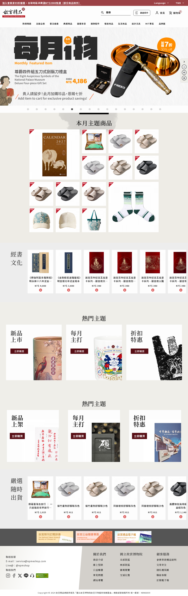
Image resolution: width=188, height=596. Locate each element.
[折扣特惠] (154, 352)
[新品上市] (34, 352)
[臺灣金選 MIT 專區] (125, 111)
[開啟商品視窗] (54, 154)
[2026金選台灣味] (28, 111)
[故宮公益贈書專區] (94, 542)
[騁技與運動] (63, 111)
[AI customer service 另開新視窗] (32, 577)
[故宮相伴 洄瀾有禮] (98, 111)
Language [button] (160, 2)
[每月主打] (94, 352)
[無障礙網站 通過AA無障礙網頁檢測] (42, 577)
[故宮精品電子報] (133, 542)
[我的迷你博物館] (134, 111)
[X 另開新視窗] (20, 577)
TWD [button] (178, 2)
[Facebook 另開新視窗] (14, 577)
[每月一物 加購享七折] (72, 111)
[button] (184, 62)
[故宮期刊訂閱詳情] (55, 542)
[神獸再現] (90, 111)
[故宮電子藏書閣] (160, 111)
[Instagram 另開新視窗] (8, 577)
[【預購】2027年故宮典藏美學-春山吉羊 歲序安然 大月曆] (46, 111)
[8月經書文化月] (37, 111)
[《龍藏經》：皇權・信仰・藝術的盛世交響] (54, 111)
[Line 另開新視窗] (26, 577)
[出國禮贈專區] (143, 111)
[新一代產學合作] (151, 111)
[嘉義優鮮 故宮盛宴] (116, 111)
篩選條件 (144, 12)
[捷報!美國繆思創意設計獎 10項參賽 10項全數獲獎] (94, 104)
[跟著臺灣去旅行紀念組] (107, 111)
